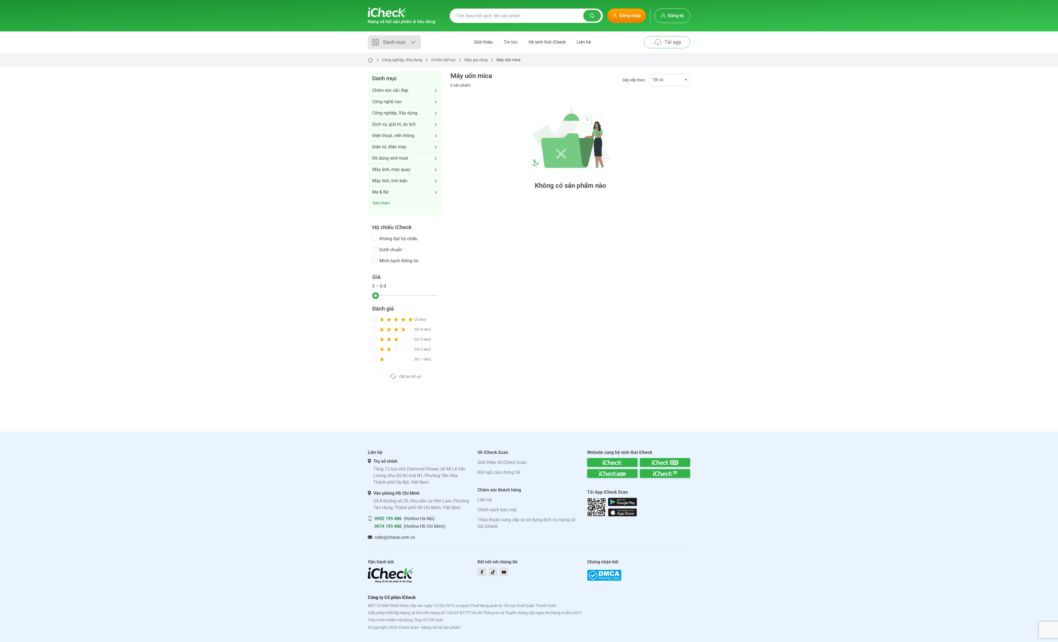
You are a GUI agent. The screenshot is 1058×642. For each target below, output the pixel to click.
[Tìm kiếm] (592, 16)
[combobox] (670, 80)
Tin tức (510, 42)
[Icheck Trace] (612, 473)
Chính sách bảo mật (497, 509)
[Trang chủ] (401, 15)
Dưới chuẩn (390, 249)
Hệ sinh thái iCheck (547, 42)
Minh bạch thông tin (399, 260)
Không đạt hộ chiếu (398, 238)
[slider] (375, 295)
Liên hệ (584, 42)
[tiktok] (492, 572)
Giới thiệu (483, 42)
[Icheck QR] (665, 462)
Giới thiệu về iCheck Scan (502, 462)
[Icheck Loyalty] (665, 473)
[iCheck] (612, 462)
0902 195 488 (387, 518)
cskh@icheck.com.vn (394, 537)
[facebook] (481, 572)
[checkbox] (374, 238)
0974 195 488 (387, 526)
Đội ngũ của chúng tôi (498, 472)
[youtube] (504, 572)
